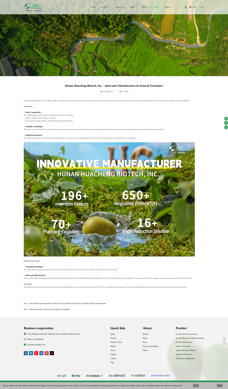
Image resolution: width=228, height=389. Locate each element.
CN (202, 7)
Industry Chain (119, 7)
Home (93, 7)
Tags (112, 362)
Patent (145, 350)
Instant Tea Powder (183, 346)
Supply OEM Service (184, 354)
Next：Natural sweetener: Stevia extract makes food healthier (47, 309)
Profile (145, 334)
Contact (113, 358)
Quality (132, 7)
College (156, 7)
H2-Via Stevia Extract (184, 342)
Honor (145, 338)
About (112, 350)
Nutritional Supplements (185, 358)
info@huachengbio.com (36, 345)
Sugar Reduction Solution (185, 350)
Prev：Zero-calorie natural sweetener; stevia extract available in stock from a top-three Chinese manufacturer (65, 303)
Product (113, 338)
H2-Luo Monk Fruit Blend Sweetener (190, 338)
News (145, 342)
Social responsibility (150, 346)
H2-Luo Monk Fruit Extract (186, 334)
